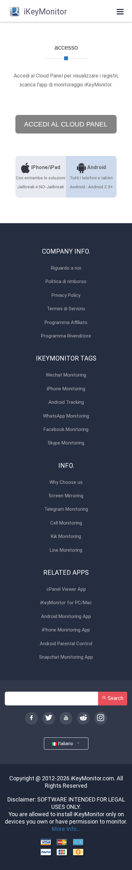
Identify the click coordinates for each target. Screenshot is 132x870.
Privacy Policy (66, 295)
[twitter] (48, 718)
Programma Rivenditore (66, 336)
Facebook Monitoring (66, 429)
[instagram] (100, 718)
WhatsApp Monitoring (66, 416)
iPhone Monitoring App (66, 630)
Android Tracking (66, 402)
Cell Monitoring (66, 523)
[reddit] (83, 718)
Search (114, 698)
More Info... (66, 828)
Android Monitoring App (66, 616)
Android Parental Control (66, 643)
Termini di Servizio (66, 308)
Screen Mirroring (66, 495)
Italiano (66, 743)
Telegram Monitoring (66, 509)
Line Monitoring (66, 550)
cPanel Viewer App (66, 589)
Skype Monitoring (66, 443)
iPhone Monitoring (66, 388)
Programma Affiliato (66, 322)
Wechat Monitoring (66, 375)
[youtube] (66, 718)
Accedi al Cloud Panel (66, 124)
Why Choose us (66, 482)
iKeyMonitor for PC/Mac (66, 602)
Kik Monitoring (66, 536)
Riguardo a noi (66, 268)
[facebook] (31, 718)
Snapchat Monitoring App (66, 657)
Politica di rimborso (66, 281)
